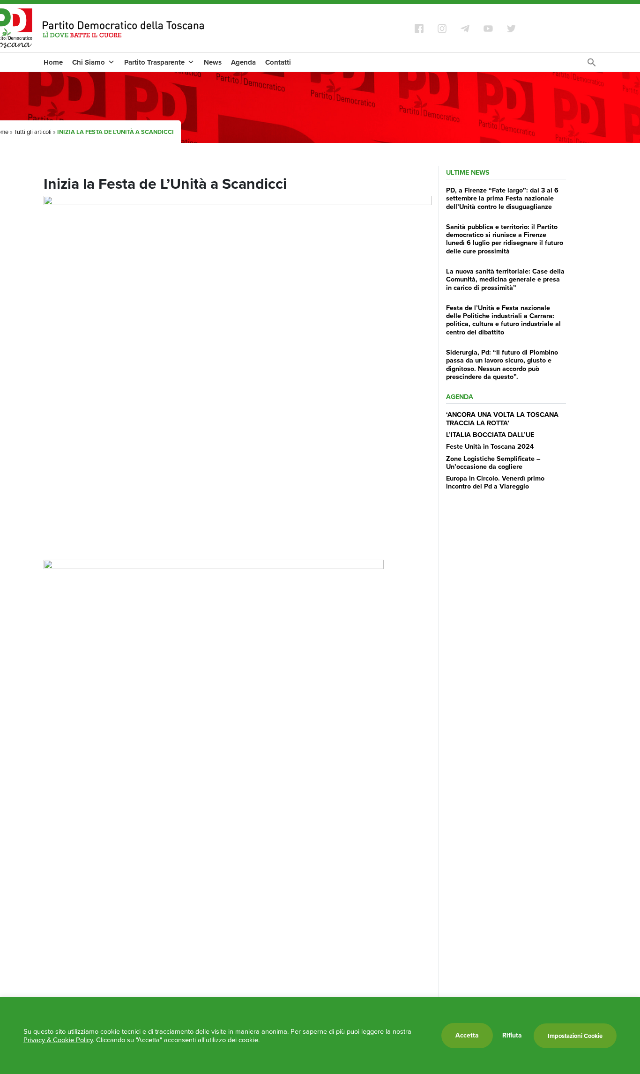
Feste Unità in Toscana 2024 (490, 446)
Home (53, 62)
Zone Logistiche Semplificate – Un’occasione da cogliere (493, 462)
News (213, 62)
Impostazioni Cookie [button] (575, 1035)
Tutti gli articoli (33, 131)
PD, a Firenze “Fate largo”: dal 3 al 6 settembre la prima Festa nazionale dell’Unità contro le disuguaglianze (502, 198)
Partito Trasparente (154, 62)
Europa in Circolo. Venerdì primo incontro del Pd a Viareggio (495, 482)
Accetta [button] (467, 1035)
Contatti (278, 62)
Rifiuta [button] (512, 1035)
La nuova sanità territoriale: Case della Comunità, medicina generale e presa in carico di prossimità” (505, 279)
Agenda (243, 62)
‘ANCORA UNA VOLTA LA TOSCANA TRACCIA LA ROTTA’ (502, 418)
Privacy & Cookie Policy (58, 1040)
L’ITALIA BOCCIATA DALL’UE (490, 435)
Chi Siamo (88, 62)
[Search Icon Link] (591, 65)
